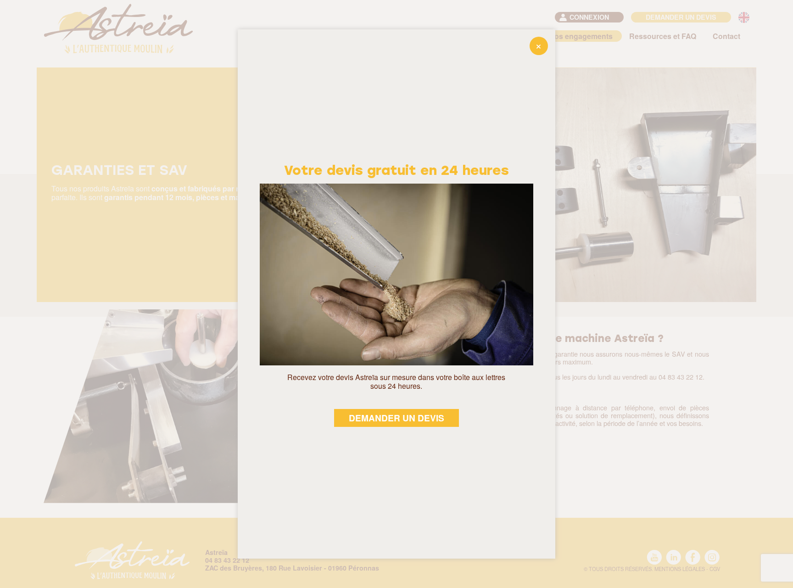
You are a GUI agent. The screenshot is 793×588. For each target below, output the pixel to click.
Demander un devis (396, 417)
